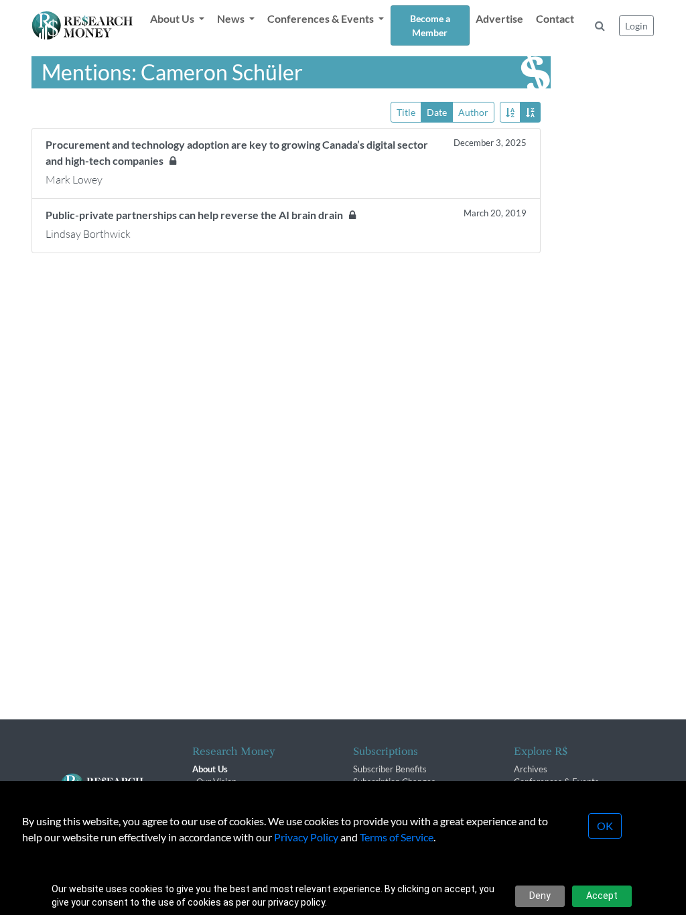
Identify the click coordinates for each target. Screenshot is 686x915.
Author (473, 112)
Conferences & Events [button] (321, 18)
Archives (530, 769)
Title (406, 112)
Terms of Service (396, 837)
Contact (555, 18)
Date (437, 112)
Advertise (499, 18)
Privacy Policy (306, 837)
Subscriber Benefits (390, 769)
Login (636, 25)
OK (605, 825)
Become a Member (430, 25)
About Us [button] (173, 18)
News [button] (232, 18)
